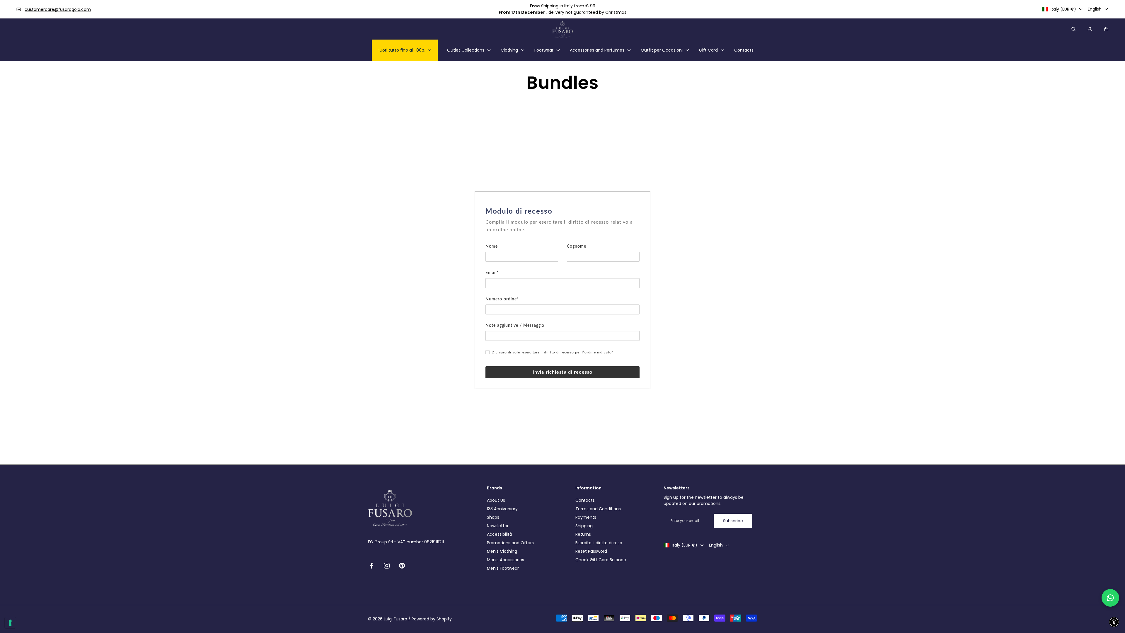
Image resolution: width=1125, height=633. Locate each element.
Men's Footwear (503, 568)
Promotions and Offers (510, 543)
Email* (492, 273)
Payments (585, 517)
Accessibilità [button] (499, 534)
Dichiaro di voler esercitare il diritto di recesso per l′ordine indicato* (552, 352)
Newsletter (498, 526)
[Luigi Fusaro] (562, 29)
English (1095, 9)
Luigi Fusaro (395, 619)
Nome (491, 246)
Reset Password (591, 551)
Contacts (585, 500)
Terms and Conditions (598, 509)
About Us (496, 500)
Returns (583, 534)
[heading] (562, 211)
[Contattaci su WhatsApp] (1110, 598)
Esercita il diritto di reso (598, 543)
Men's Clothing (502, 551)
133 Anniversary (502, 509)
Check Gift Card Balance (600, 560)
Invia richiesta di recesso (562, 372)
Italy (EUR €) (1063, 9)
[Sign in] (1090, 29)
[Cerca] (1073, 29)
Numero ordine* (502, 299)
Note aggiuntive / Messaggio (514, 326)
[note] (562, 230)
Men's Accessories (505, 560)
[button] (1106, 29)
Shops (493, 517)
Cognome (576, 246)
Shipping (584, 526)
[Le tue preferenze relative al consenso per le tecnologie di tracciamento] (10, 622)
